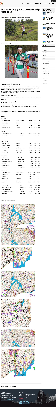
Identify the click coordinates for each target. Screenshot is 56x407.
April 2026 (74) (46, 68)
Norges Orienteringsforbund (10, 15)
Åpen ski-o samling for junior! (50, 13)
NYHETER (23, 3)
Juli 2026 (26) (45, 61)
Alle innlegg (45, 47)
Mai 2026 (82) (45, 66)
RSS (45, 55)
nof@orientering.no (10, 399)
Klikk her (21, 398)
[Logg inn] (55, 1)
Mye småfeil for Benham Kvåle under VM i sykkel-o (49, 28)
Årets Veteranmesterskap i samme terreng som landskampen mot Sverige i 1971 (50, 35)
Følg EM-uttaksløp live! (50, 23)
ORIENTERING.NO (52, 3)
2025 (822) (45, 78)
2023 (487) (45, 83)
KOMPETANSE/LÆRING (37, 3)
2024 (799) (45, 80)
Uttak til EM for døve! (50, 41)
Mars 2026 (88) (46, 70)
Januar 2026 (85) (46, 75)
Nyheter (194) (45, 50)
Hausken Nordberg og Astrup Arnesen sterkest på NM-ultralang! (20, 10)
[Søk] (53, 1)
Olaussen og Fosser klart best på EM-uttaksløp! (49, 18)
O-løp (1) (44, 52)
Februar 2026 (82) (46, 73)
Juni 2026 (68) (46, 63)
